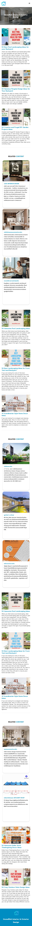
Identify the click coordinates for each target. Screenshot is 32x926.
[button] (29, 3)
